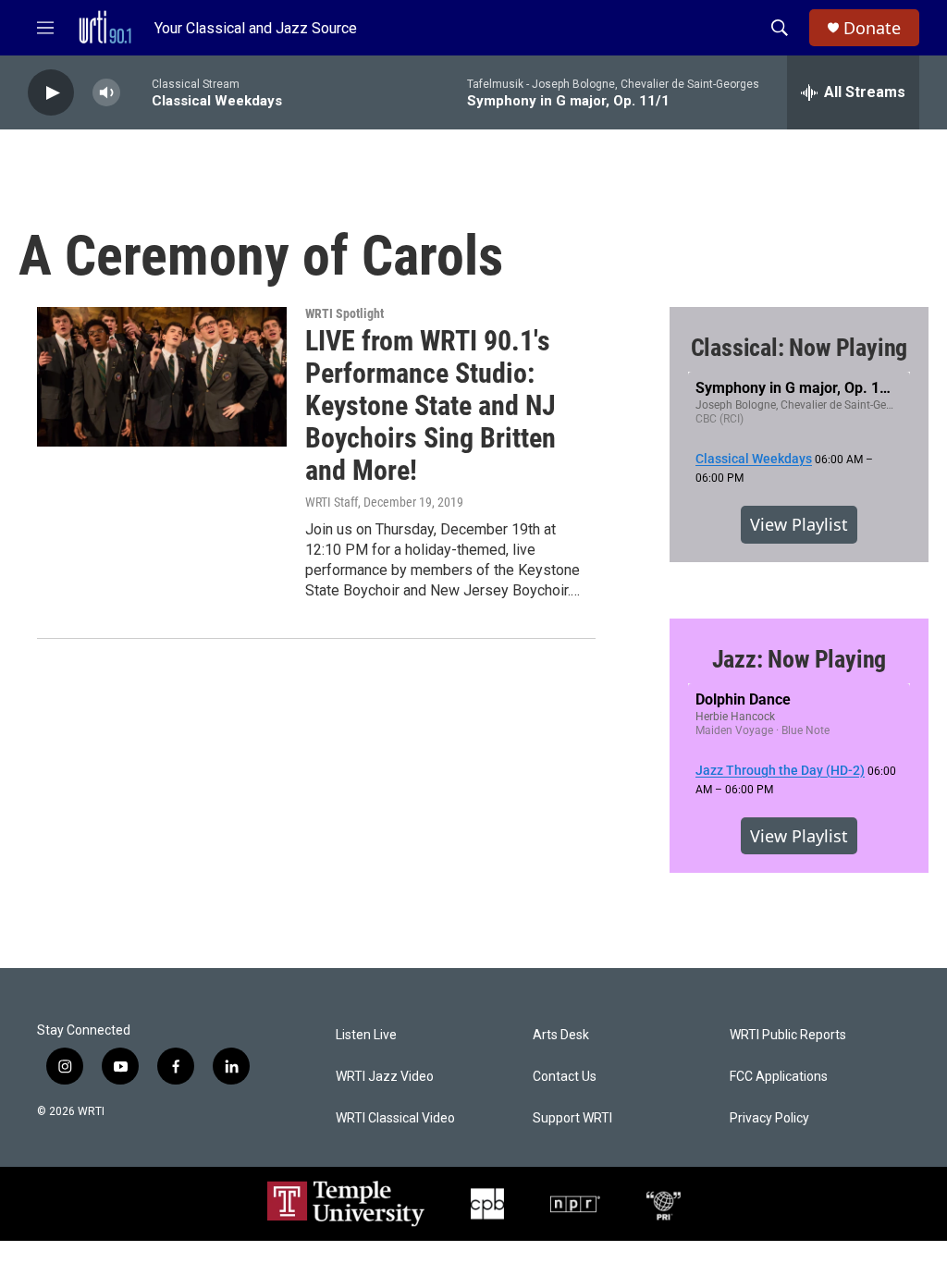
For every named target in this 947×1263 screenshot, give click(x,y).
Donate (872, 28)
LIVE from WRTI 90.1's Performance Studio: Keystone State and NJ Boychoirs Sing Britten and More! (430, 405)
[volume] (106, 93)
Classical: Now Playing (799, 348)
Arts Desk (561, 1035)
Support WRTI (572, 1118)
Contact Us (564, 1077)
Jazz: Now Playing (799, 659)
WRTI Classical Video (395, 1118)
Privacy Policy (769, 1118)
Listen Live (366, 1035)
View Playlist (799, 524)
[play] (51, 93)
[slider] (136, 92)
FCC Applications (779, 1077)
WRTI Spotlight (344, 313)
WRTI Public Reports (788, 1035)
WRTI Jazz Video (385, 1077)
